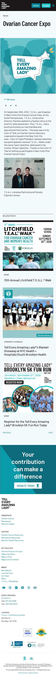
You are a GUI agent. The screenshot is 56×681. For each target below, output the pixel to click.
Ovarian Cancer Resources (12, 535)
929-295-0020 (11, 604)
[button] (36, 5)
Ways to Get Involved (9, 559)
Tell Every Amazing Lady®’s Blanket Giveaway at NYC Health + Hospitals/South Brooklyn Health (26, 350)
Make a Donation (8, 554)
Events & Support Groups (11, 551)
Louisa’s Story (7, 573)
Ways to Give (6, 556)
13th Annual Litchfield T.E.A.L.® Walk (27, 280)
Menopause (6, 521)
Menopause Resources (10, 537)
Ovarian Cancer (7, 518)
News (3, 578)
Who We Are (6, 570)
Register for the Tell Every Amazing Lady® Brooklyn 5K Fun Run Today (26, 423)
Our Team (5, 575)
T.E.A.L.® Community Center (13, 615)
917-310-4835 (10, 601)
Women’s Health (7, 524)
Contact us (5, 598)
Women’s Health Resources (12, 540)
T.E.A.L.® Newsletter (9, 581)
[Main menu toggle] (53, 5)
